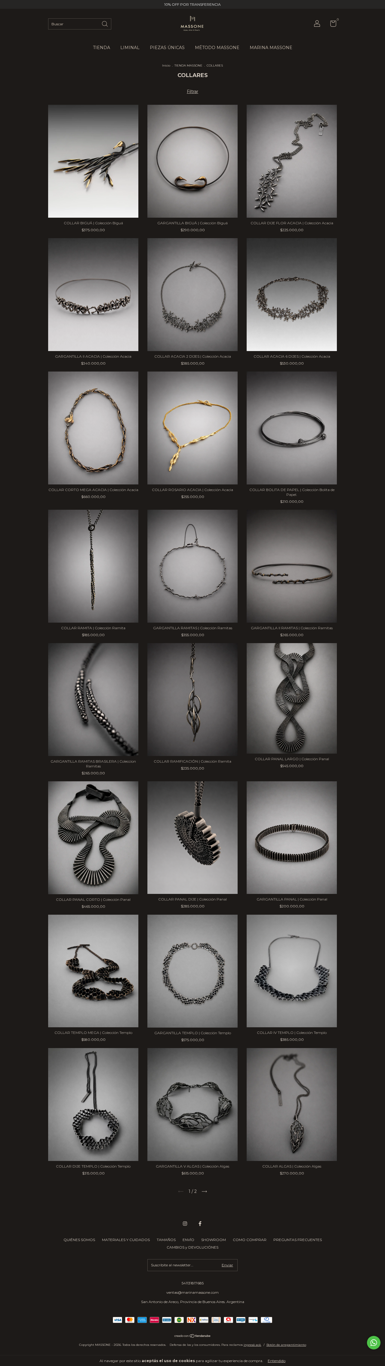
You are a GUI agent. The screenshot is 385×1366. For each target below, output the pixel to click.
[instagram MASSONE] (185, 1223)
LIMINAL (130, 47)
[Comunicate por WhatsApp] (373, 1342)
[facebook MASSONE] (200, 1223)
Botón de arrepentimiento (286, 1345)
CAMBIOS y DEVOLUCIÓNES (192, 1247)
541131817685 (193, 1283)
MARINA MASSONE (271, 47)
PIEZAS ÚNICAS (167, 47)
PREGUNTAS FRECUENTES (297, 1239)
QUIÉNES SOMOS (79, 1239)
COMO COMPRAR (249, 1239)
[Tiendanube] (192, 1336)
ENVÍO (188, 1239)
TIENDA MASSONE (188, 65)
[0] (331, 25)
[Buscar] (105, 23)
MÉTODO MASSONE (217, 47)
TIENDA (101, 47)
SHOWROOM (213, 1239)
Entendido (276, 1360)
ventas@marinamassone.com (192, 1292)
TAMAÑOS (166, 1239)
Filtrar (192, 91)
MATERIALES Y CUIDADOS (126, 1239)
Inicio (166, 65)
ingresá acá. (252, 1345)
